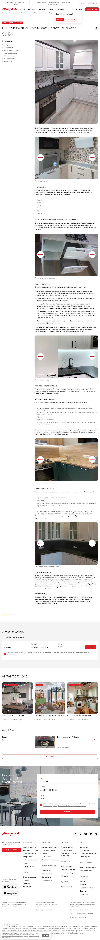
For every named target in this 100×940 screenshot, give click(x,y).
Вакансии (83, 891)
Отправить (90, 647)
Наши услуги (65, 861)
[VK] (75, 834)
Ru (81, 3)
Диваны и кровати (29, 877)
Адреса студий (66, 887)
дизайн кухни (22, 904)
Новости (83, 885)
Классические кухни (30, 850)
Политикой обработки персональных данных (72, 806)
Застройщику (85, 850)
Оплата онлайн (66, 850)
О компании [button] (59, 9)
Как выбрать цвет (9, 58)
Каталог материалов (49, 866)
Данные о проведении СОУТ (44, 910)
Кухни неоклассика (30, 853)
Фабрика (83, 881)
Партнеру (83, 842)
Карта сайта (84, 894)
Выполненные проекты (50, 847)
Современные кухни (30, 847)
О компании (84, 876)
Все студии (50, 756)
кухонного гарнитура (88, 327)
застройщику (19, 2)
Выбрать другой (70, 19)
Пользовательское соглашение (79, 910)
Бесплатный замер (68, 870)
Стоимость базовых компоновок (68, 855)
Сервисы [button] (42, 9)
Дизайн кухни (47, 857)
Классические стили (10, 56)
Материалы (7, 45)
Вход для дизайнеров (88, 867)
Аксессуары (27, 887)
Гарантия (64, 876)
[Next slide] (92, 157)
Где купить (64, 882)
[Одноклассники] (81, 834)
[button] (79, 9)
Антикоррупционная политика (78, 917)
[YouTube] (86, 834)
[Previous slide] (40, 157)
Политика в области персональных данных (82, 913)
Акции (50, 9)
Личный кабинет (67, 847)
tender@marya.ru (41, 906)
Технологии (27, 863)
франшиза (9, 2)
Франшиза (84, 847)
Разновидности (9, 47)
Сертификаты (47, 880)
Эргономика (46, 877)
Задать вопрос (11, 850)
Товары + (26, 872)
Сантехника (27, 883)
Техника (26, 880)
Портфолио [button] (32, 9)
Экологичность (47, 874)
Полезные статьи (48, 850)
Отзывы (45, 853)
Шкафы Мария (28, 857)
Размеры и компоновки (50, 860)
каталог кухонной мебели (9, 906)
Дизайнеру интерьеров (88, 853)
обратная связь (54, 2)
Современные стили (10, 53)
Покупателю (65, 842)
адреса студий (65, 2)
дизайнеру (15, 4)
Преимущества (28, 866)
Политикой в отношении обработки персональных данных (18, 935)
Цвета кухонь (47, 871)
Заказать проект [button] (92, 9)
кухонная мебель (12, 904)
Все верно (60, 19)
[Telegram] (96, 834)
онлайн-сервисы (53, 4)
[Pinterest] (91, 834)
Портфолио (46, 842)
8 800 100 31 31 (93, 3)
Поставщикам (85, 857)
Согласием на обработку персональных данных (59, 652)
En (83, 3)
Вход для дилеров (86, 862)
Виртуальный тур (86, 888)
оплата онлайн (41, 2)
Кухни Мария (27, 842)
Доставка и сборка (68, 873)
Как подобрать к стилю (11, 50)
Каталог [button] (23, 9)
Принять (45, 935)
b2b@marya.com (74, 906)
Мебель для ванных (30, 860)
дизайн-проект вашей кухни (47, 603)
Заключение (8, 61)
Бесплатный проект (68, 866)
